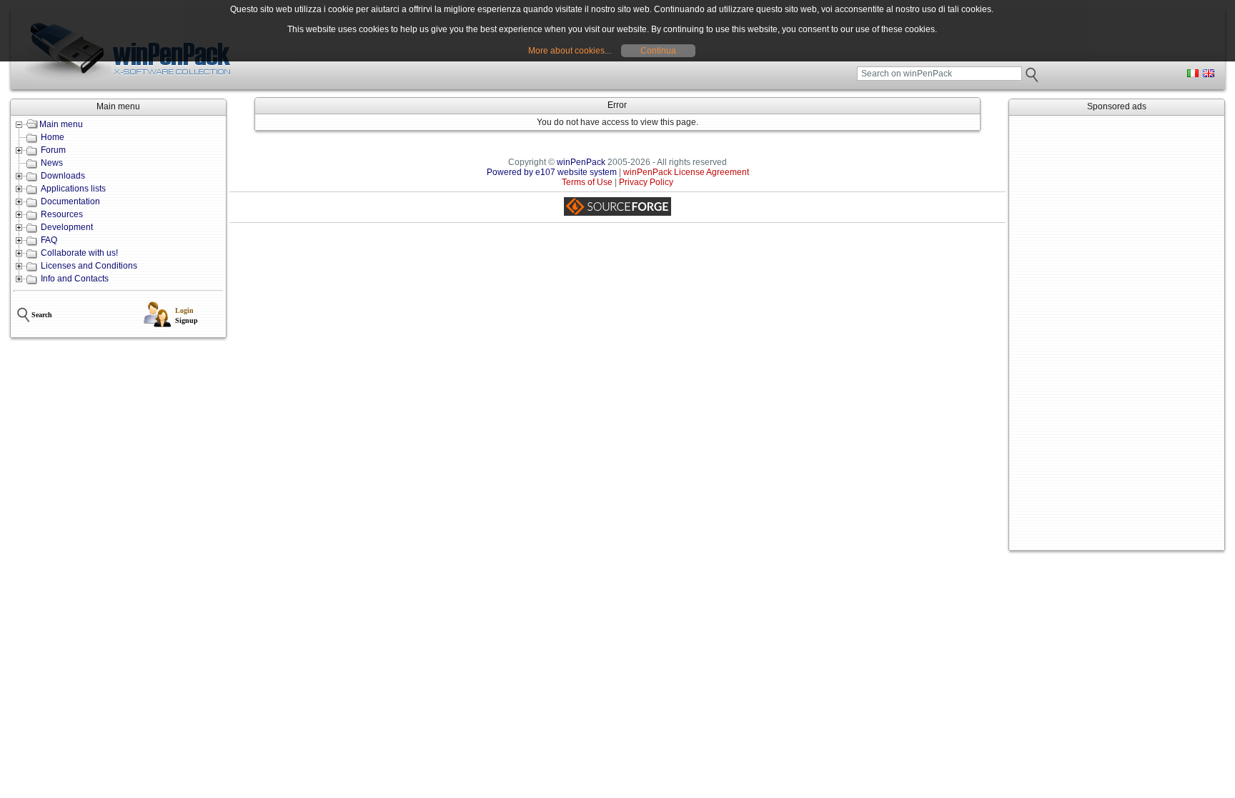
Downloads (63, 176)
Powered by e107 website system (552, 172)
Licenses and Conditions (89, 266)
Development (67, 227)
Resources (62, 214)
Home (52, 137)
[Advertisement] (1116, 333)
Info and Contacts (75, 279)
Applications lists (73, 189)
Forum (53, 150)
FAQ (49, 240)
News (52, 163)
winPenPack (581, 162)
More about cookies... (569, 51)
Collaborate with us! (79, 253)
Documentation (70, 201)
